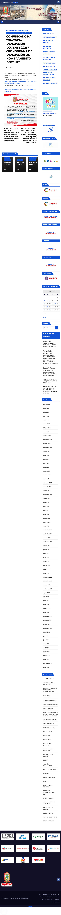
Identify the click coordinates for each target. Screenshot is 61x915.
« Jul (44, 317)
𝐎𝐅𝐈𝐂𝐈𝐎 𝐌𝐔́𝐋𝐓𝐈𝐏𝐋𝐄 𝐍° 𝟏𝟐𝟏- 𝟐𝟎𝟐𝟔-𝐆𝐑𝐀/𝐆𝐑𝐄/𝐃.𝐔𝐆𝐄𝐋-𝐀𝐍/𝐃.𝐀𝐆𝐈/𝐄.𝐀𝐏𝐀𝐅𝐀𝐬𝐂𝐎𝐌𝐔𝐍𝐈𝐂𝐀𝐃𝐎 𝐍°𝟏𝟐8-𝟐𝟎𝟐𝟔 (50, 390)
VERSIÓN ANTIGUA (54, 902)
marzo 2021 (46, 651)
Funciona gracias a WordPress (8, 898)
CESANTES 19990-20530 (50, 705)
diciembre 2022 (47, 577)
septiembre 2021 (47, 628)
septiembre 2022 (47, 589)
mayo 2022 (46, 604)
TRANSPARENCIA (7, 160)
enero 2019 (46, 667)
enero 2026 (46, 431)
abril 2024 (46, 514)
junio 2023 (46, 553)
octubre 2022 (46, 585)
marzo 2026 (46, 424)
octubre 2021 (46, 624)
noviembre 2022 (47, 581)
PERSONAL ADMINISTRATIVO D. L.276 (49, 792)
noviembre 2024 (47, 486)
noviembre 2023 (47, 534)
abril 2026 (46, 420)
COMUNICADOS (7, 157)
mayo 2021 (46, 644)
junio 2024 (46, 506)
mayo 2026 (46, 416)
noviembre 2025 (47, 439)
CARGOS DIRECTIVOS (49, 701)
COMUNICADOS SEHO (49, 113)
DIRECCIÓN (46, 735)
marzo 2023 (46, 565)
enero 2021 (46, 659)
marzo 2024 (46, 518)
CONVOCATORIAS (48, 33)
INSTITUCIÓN (56, 894)
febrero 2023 (46, 569)
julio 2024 (46, 502)
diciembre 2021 (47, 616)
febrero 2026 (46, 428)
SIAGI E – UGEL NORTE (50, 817)
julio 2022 (46, 596)
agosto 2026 (46, 404)
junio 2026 (46, 412)
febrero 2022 (46, 608)
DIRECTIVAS (47, 739)
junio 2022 (46, 600)
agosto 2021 (46, 632)
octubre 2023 (46, 537)
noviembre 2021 (47, 620)
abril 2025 (46, 467)
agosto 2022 (46, 592)
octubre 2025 (46, 443)
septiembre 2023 (47, 541)
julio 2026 (46, 408)
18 (47, 307)
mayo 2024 (46, 510)
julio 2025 (46, 455)
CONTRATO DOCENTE (50, 720)
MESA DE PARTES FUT (50, 777)
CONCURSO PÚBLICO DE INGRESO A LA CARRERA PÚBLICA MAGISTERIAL (50, 714)
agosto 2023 (46, 545)
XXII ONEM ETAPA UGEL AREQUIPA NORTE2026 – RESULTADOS (50, 381)
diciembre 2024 (47, 483)
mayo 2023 (46, 557)
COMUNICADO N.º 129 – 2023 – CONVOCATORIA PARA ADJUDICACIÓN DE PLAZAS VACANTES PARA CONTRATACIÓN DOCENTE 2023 (12, 135)
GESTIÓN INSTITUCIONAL (53, 897)
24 (44, 310)
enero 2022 (46, 612)
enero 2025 (46, 479)
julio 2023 (46, 549)
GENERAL (57, 899)
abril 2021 (46, 647)
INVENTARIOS (47, 773)
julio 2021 (46, 636)
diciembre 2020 (47, 663)
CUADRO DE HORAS (49, 727)
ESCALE (45, 760)
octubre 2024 (46, 490)
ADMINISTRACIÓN (48, 678)
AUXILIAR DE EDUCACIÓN (32, 157)
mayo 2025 (46, 463)
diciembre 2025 (47, 435)
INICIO (40, 894)
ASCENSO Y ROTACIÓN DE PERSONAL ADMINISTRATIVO (17, 30)
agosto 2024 (46, 498)
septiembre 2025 (47, 447)
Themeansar (26, 898)
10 (44, 304)
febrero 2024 (46, 522)
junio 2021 (46, 640)
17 (44, 307)
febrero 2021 (46, 655)
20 (52, 307)
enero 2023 (46, 573)
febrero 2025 (46, 475)
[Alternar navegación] (29, 21)
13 (52, 304)
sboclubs (30, 906)
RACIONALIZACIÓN (49, 798)
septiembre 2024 (47, 494)
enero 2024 (46, 526)
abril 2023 (46, 561)
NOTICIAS (46, 781)
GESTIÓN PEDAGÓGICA (50, 769)
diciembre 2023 (47, 530)
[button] (55, 21)
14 (55, 304)
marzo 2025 (46, 471)
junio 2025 (46, 459)
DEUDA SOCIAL (47, 731)
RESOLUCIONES (48, 813)
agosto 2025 (46, 451)
